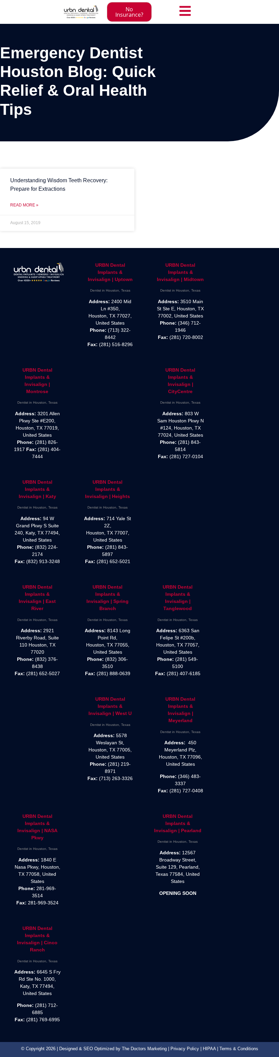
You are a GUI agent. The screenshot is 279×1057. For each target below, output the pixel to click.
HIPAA (209, 1048)
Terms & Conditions (238, 1048)
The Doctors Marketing (144, 1048)
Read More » (24, 205)
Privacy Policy (184, 1048)
